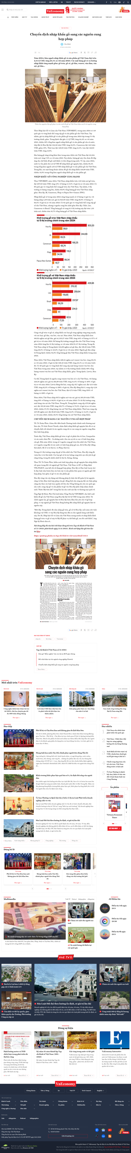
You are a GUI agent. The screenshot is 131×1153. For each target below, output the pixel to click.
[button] (48, 888)
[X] (110, 2)
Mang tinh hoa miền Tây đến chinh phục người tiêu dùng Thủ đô (62, 753)
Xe (62, 2)
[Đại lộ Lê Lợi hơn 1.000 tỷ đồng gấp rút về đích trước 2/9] (16, 973)
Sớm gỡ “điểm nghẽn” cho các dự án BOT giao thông (56, 654)
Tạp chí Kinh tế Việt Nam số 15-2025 (51, 650)
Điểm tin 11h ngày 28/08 (119, 920)
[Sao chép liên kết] (92, 52)
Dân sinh (118, 17)
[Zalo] (115, 2)
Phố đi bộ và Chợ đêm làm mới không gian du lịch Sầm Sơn (60, 730)
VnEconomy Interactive (111, 1052)
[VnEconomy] (65, 215)
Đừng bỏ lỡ (9, 850)
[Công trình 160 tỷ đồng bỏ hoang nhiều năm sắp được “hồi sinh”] (114, 1000)
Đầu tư (24, 17)
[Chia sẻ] (95, 52)
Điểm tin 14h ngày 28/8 (119, 907)
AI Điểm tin (114, 899)
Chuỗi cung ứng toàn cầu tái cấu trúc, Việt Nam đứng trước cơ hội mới (116, 764)
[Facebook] (106, 2)
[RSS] (110, 1136)
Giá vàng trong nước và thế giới (81, 1052)
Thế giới (109, 17)
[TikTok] (123, 2)
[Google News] (128, 2)
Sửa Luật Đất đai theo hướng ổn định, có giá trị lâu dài (58, 820)
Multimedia (10, 899)
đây (38, 531)
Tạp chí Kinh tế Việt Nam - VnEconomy (117, 1147)
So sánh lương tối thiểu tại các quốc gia (79, 946)
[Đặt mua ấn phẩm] (124, 9)
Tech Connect (79, 2)
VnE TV (68, 2)
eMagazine (91, 899)
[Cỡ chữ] (39, 52)
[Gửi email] (88, 52)
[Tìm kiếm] (8, 9)
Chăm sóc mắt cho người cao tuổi (80, 922)
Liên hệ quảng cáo (68, 1136)
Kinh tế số (45, 17)
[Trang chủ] (8, 17)
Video (103, 689)
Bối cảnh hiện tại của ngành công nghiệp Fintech (55, 659)
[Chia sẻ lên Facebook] (81, 52)
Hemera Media (32, 1146)
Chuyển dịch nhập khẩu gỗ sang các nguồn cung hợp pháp (58, 665)
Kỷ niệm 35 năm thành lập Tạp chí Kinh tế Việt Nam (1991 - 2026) (49, 1054)
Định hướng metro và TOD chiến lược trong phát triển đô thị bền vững (16, 1054)
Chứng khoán (40, 2)
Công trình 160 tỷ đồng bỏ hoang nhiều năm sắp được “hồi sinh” (114, 1013)
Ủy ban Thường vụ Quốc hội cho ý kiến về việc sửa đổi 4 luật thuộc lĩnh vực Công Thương (116, 775)
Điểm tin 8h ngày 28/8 (119, 933)
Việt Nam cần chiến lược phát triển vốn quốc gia (116, 732)
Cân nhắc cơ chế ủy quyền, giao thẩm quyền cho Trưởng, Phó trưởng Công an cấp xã (16, 1014)
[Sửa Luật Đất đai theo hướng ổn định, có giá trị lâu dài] (65, 982)
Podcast (74, 899)
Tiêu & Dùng (53, 2)
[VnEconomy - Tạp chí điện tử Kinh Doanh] (65, 1084)
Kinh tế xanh (57, 17)
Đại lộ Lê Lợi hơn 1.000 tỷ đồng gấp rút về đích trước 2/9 (15, 985)
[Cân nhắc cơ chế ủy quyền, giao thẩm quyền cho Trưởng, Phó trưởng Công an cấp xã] (16, 1000)
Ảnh (2, 1118)
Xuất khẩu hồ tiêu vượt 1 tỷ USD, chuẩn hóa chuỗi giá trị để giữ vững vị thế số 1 (117, 754)
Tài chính (34, 17)
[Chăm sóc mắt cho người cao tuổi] (114, 973)
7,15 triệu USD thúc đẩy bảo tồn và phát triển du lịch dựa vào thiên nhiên (49, 711)
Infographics (82, 899)
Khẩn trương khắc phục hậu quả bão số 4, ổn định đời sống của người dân (64, 777)
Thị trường (70, 17)
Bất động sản (97, 17)
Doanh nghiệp (83, 17)
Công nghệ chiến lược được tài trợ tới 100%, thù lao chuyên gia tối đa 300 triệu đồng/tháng (16, 711)
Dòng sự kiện (65, 1028)
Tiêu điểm (14, 17)
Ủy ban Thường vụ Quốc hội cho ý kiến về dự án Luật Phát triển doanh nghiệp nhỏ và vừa (64, 799)
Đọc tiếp (8, 726)
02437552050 (55, 1132)
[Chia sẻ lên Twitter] (84, 52)
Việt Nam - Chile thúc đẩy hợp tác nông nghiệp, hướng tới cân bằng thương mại (117, 742)
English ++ (92, 2)
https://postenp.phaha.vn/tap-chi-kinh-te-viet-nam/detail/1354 (61, 536)
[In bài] (35, 52)
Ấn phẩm (114, 787)
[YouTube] (119, 2)
